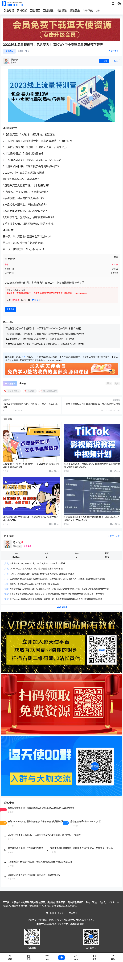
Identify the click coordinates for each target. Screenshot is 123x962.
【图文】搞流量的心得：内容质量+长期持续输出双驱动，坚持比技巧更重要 (39, 574)
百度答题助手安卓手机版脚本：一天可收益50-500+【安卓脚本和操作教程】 (43, 328)
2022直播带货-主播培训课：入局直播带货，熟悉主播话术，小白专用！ (41, 338)
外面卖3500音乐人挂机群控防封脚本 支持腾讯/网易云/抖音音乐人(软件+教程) (44, 343)
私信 (116, 61)
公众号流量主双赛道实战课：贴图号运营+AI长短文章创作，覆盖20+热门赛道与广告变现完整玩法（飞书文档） (54, 594)
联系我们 (61, 913)
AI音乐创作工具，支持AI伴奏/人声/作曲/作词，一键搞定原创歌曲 (34, 563)
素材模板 (22, 10)
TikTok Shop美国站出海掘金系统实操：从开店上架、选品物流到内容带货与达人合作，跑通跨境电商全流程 (53, 599)
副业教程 (9, 10)
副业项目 (35, 10)
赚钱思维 (75, 10)
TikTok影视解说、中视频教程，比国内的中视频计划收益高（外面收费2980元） (45, 333)
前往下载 (114, 51)
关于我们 (50, 913)
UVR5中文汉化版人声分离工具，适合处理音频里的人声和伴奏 (33, 568)
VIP (98, 10)
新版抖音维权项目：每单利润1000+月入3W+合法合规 (93, 403)
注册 (24, 356)
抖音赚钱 (61, 10)
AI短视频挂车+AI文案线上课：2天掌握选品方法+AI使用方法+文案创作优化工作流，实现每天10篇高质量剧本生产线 (56, 589)
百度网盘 (10, 309)
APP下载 (88, 10)
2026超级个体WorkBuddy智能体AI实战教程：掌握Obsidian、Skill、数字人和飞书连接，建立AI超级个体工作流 (54, 579)
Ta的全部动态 (61, 607)
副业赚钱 (48, 10)
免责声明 (73, 913)
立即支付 (36, 300)
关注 (105, 61)
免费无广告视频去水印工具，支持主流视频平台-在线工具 (31, 584)
